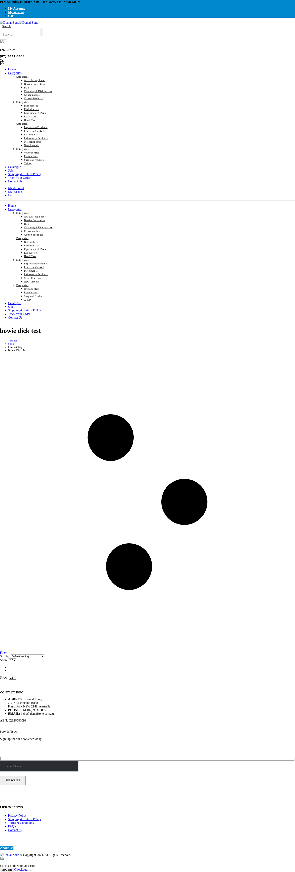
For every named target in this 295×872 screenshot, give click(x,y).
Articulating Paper (34, 80)
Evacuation (30, 116)
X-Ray (28, 163)
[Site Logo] (19, 22)
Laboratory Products (36, 138)
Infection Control (34, 130)
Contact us (14, 830)
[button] (6, 26)
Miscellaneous (32, 141)
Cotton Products (33, 98)
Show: (4, 660)
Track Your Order (19, 177)
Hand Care (30, 120)
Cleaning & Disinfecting (38, 91)
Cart (11, 15)
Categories (14, 73)
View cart (7, 869)
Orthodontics (31, 152)
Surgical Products (34, 159)
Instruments (31, 134)
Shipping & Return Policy (24, 174)
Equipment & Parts (35, 112)
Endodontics (31, 109)
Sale (10, 170)
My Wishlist (16, 12)
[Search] (41, 32)
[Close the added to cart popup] (29, 870)
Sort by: (5, 656)
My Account (16, 8)
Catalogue (14, 167)
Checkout (20, 869)
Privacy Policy (17, 815)
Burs (27, 87)
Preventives (31, 156)
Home (12, 69)
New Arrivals (31, 145)
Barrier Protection (34, 83)
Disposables (31, 105)
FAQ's (12, 826)
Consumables (32, 94)
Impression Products (36, 127)
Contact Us (15, 181)
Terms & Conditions (21, 822)
